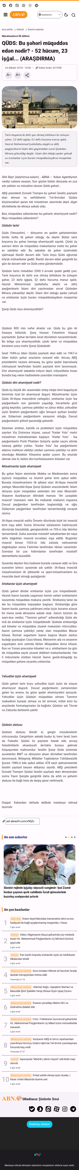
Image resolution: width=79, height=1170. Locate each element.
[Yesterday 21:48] (39, 864)
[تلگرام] (73, 1109)
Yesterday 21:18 (17, 979)
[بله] (32, 1109)
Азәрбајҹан (46, 15)
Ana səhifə (7, 29)
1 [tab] (66, 837)
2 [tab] (68, 837)
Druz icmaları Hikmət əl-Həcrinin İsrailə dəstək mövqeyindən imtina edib (43, 973)
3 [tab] (71, 837)
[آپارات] (57, 1109)
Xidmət (20, 29)
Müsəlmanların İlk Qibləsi (16, 36)
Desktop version (39, 1124)
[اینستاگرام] (65, 1109)
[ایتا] (48, 1109)
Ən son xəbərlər (15, 837)
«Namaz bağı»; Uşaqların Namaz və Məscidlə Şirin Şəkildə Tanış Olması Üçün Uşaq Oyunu (41, 989)
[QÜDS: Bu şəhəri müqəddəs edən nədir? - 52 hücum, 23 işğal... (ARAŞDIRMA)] (39, 107)
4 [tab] (74, 837)
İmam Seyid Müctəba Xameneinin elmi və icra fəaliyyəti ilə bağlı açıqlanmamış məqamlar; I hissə (42, 920)
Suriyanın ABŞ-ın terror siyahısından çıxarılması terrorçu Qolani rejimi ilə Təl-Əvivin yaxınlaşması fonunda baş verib (43, 1043)
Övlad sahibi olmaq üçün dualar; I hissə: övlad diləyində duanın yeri (40, 1077)
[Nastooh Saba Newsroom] (39, 1154)
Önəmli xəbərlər (36, 29)
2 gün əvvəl (15, 927)
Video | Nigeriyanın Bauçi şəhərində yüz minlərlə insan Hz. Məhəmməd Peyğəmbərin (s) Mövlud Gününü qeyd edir (42, 938)
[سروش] (40, 1109)
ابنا (23, 15)
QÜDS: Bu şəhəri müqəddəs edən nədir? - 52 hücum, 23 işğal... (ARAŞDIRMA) (35, 51)
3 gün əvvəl (15, 963)
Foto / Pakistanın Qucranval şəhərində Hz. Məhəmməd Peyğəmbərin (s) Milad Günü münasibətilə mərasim (43, 1023)
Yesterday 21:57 (17, 1052)
